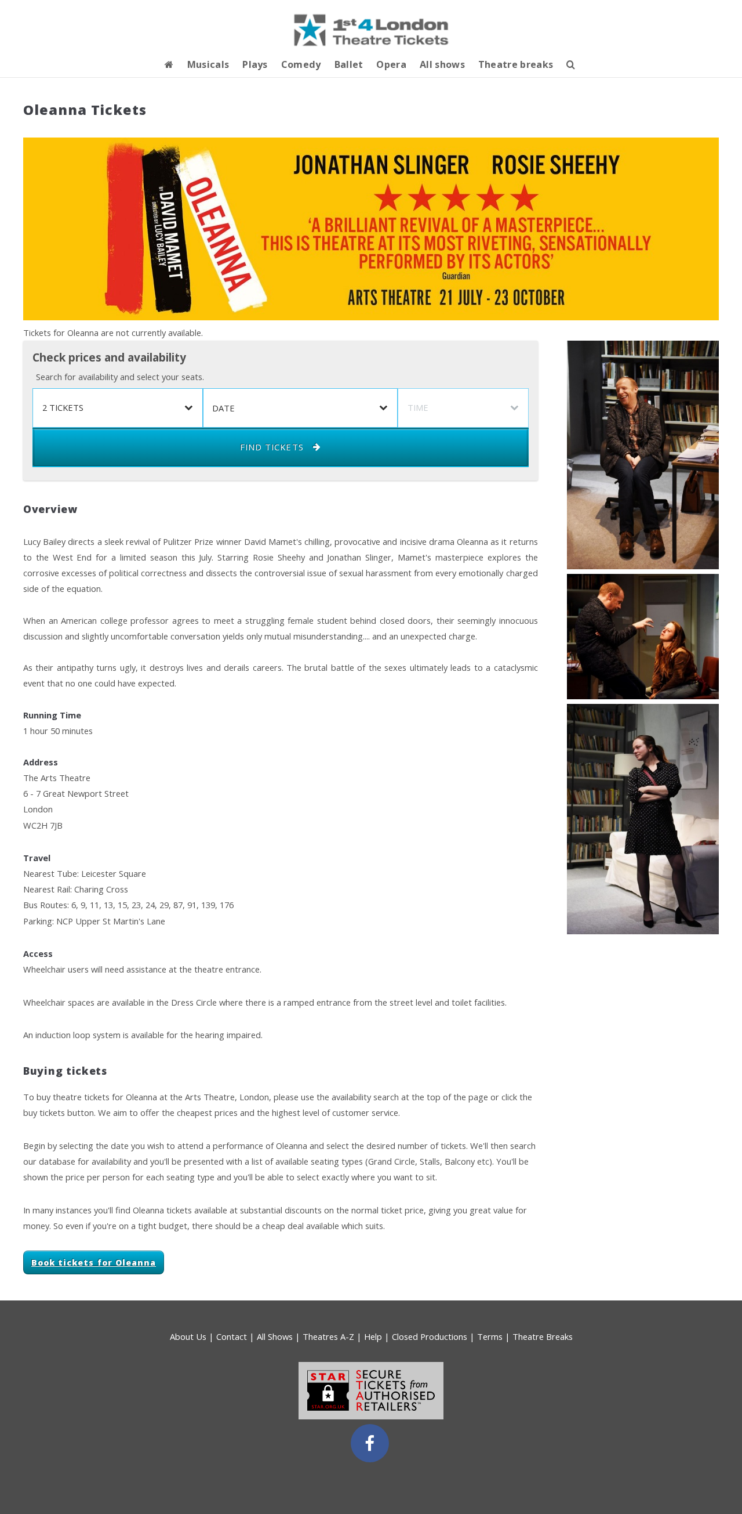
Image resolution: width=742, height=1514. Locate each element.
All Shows (275, 1336)
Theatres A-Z (328, 1336)
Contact (231, 1336)
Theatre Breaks (542, 1336)
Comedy (301, 64)
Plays (255, 64)
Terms (490, 1336)
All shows (442, 64)
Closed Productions (429, 1336)
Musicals (208, 64)
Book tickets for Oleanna (93, 1262)
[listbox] (117, 408)
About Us (188, 1336)
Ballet (348, 64)
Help (373, 1336)
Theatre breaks (516, 64)
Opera (391, 64)
